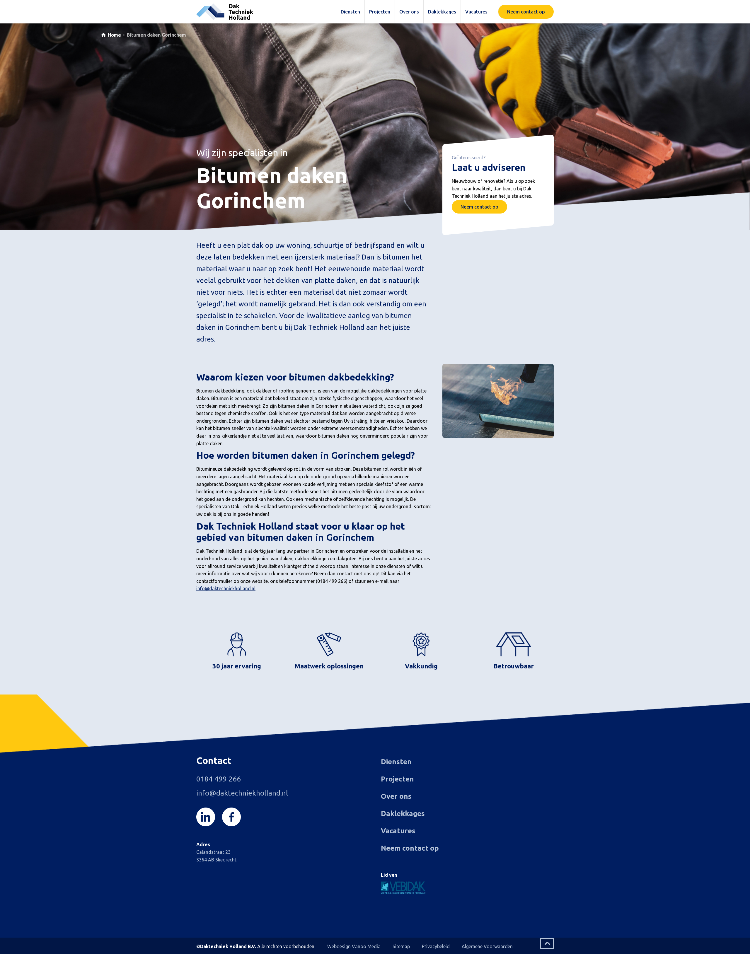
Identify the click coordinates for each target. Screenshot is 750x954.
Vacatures (398, 831)
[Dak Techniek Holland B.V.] (224, 11)
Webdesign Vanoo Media (354, 946)
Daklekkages (403, 814)
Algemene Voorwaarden (487, 946)
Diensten (396, 762)
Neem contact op (479, 206)
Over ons (396, 796)
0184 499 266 (218, 779)
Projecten (397, 779)
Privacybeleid (436, 946)
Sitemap (401, 946)
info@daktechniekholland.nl (225, 588)
